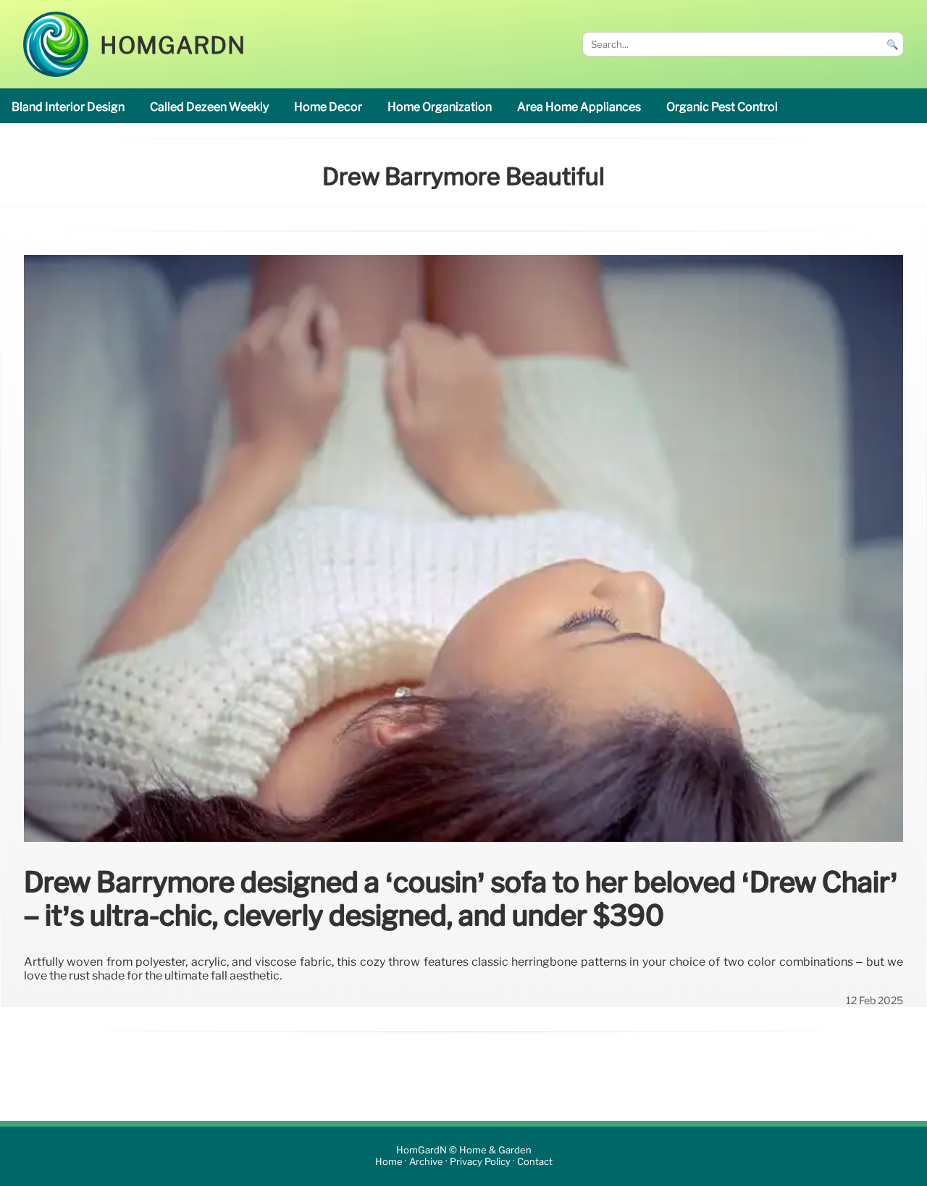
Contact (535, 1161)
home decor (328, 107)
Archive (426, 1161)
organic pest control (722, 107)
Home (389, 1161)
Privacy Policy (480, 1161)
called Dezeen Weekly (209, 107)
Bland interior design (68, 107)
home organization (439, 107)
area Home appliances (579, 107)
